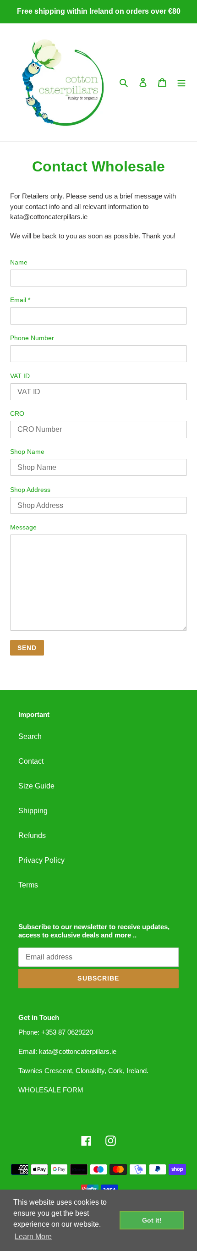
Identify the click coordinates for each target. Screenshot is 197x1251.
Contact (31, 761)
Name (18, 262)
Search (30, 736)
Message (23, 527)
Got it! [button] (152, 1220)
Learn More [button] (33, 1236)
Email (20, 299)
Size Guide (36, 786)
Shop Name (27, 451)
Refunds (32, 835)
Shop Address (30, 489)
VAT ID (20, 376)
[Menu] (181, 82)
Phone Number (32, 338)
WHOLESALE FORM (50, 1090)
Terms (28, 885)
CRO (17, 413)
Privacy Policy (41, 860)
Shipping (33, 811)
